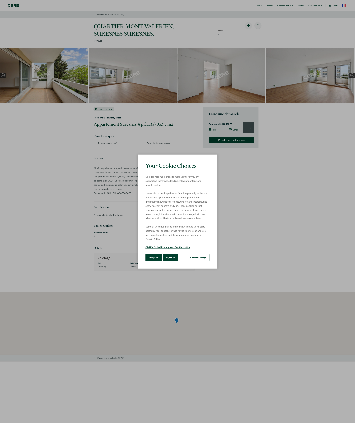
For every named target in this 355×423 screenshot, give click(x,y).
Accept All (153, 257)
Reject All (170, 257)
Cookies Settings (198, 257)
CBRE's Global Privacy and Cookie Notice (167, 247)
